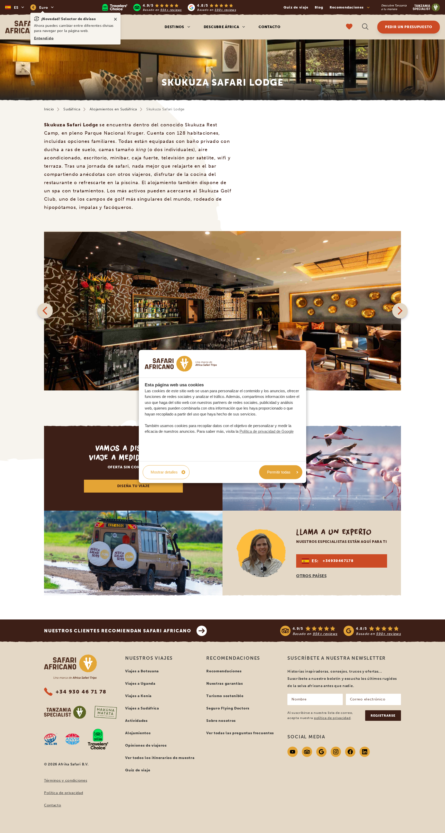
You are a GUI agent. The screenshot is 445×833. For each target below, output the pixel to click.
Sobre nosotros (221, 720)
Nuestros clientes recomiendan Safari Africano (117, 631)
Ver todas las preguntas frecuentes (240, 733)
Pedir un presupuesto (408, 27)
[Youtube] (292, 752)
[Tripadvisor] (307, 752)
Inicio (49, 109)
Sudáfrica (71, 109)
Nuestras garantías (224, 683)
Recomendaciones (224, 671)
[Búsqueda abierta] (365, 27)
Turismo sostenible (225, 696)
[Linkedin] (365, 752)
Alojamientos (138, 733)
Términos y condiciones (65, 780)
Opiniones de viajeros (146, 745)
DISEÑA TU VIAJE (133, 486)
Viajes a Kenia (138, 696)
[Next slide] (400, 311)
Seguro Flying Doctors (228, 708)
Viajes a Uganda (140, 683)
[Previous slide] (45, 311)
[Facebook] (350, 752)
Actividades (136, 720)
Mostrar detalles (164, 472)
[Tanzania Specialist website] (65, 712)
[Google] (321, 752)
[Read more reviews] (169, 7)
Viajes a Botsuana (142, 671)
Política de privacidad (63, 793)
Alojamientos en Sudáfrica (113, 109)
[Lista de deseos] (349, 27)
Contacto (269, 27)
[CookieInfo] (181, 364)
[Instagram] (336, 752)
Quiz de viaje (296, 7)
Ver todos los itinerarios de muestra (159, 758)
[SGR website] (50, 739)
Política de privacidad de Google (266, 431)
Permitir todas (278, 472)
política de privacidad (332, 718)
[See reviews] (340, 631)
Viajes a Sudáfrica (142, 708)
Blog (319, 7)
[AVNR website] (72, 739)
